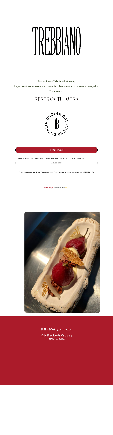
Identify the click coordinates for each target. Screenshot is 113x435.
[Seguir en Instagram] (56, 424)
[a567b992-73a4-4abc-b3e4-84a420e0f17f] (62, 312)
